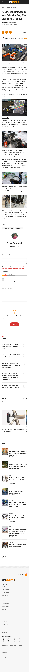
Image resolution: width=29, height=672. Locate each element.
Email (4, 330)
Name (4, 338)
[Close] (25, 319)
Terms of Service (21, 350)
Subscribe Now (14, 346)
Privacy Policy (12, 350)
